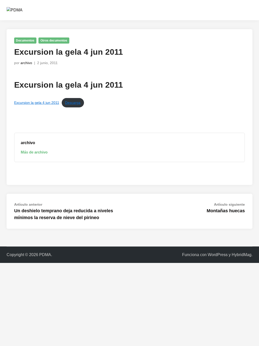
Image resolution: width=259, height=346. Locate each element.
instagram (222, 10)
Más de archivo (34, 152)
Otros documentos (53, 40)
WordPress (218, 255)
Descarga (72, 103)
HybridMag (241, 255)
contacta (198, 10)
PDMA (45, 255)
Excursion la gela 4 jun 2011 (36, 103)
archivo (26, 63)
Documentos (25, 40)
